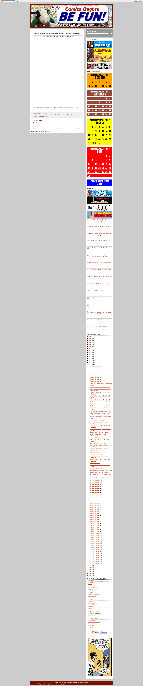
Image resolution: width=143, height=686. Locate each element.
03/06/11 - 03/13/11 (95, 545)
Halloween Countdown (55, 115)
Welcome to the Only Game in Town (95, 628)
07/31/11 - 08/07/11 (95, 504)
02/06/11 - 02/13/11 (95, 553)
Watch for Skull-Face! (95, 463)
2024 (90, 338)
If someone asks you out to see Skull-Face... (100, 411)
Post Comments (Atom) (43, 131)
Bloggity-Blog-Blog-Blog (92, 589)
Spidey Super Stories (42, 116)
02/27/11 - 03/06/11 (95, 547)
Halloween (46, 115)
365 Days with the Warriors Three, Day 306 (100, 401)
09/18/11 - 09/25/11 (95, 490)
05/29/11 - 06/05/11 (95, 521)
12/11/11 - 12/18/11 (95, 370)
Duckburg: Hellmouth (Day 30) (97, 477)
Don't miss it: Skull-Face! (96, 437)
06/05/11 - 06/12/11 (95, 519)
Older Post (80, 128)
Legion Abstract (91, 606)
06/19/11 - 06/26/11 (95, 515)
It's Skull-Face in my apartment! (97, 420)
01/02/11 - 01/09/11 (95, 563)
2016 (90, 354)
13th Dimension (91, 580)
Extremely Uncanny (92, 596)
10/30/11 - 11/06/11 (95, 382)
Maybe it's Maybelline (95, 452)
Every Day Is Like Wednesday (94, 594)
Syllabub (92, 398)
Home (57, 128)
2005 (90, 575)
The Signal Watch (91, 620)
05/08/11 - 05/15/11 (95, 527)
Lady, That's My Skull (92, 604)
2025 (90, 336)
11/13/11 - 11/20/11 (95, 378)
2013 (90, 360)
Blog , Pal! (91, 587)
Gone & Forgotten (91, 597)
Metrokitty (90, 608)
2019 (90, 348)
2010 (90, 565)
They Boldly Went (91, 623)
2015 (90, 356)
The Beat (90, 584)
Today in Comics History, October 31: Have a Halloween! (57, 33)
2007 (90, 571)
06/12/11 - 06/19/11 (95, 517)
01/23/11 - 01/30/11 (95, 557)
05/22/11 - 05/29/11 (95, 523)
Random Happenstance (93, 616)
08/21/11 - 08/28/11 (95, 498)
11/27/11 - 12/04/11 (95, 374)
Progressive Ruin (91, 615)
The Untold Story (91, 627)
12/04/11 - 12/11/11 (95, 372)
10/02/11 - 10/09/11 (95, 486)
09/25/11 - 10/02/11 (95, 488)
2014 (90, 358)
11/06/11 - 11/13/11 (95, 380)
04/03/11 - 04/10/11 (95, 537)
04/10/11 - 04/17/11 (95, 535)
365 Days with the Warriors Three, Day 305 (100, 405)
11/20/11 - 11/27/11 (95, 376)
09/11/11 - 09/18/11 (95, 492)
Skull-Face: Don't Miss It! (96, 454)
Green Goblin (40, 115)
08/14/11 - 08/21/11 (95, 500)
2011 (90, 364)
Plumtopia (90, 613)
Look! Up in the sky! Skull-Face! (97, 443)
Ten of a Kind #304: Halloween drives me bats (101, 470)
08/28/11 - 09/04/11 (95, 496)
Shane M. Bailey (91, 618)
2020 (90, 346)
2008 (90, 569)
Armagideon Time (91, 582)
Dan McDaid (90, 592)
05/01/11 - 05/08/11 (95, 529)
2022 (90, 342)
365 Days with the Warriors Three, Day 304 (100, 432)
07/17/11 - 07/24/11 (95, 508)
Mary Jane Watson (65, 115)
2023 (90, 340)
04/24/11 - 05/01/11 (95, 531)
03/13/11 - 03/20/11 (95, 543)
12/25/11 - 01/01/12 (95, 366)
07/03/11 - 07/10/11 (95, 512)
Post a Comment (37, 122)
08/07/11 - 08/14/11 (95, 502)
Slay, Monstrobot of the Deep (94, 622)
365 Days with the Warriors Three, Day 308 (100, 396)
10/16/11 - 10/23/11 (95, 482)
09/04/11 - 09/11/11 (95, 494)
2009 (90, 567)
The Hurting (90, 599)
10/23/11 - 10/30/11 (95, 480)
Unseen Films (91, 625)
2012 (90, 362)
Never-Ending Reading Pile (93, 609)
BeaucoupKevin (91, 585)
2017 (90, 352)
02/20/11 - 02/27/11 (95, 549)
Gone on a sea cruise (95, 403)
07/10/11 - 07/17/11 (95, 510)
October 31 (73, 115)
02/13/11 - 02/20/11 (95, 551)
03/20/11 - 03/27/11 (95, 541)
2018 (90, 350)
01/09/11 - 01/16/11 (95, 561)
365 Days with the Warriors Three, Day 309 (100, 387)
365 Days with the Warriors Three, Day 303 (100, 472)
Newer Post (34, 128)
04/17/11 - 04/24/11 (95, 533)
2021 (90, 344)
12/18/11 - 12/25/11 (95, 368)
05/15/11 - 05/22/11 (95, 525)
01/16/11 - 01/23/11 (95, 559)
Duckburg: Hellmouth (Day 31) (97, 468)
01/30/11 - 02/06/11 (95, 555)
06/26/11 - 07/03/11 (95, 513)
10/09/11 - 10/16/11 (95, 484)
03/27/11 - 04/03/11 (95, 539)
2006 (90, 573)
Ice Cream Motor (91, 601)
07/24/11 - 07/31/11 (95, 506)
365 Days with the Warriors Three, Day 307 (100, 400)
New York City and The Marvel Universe (95, 611)
